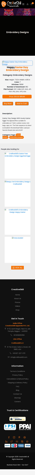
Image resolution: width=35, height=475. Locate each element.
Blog (17, 390)
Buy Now (7, 103)
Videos (17, 306)
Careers (17, 401)
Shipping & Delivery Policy (17, 383)
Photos (17, 302)
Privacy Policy (17, 375)
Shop (17, 310)
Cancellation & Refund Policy (17, 379)
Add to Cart (22, 103)
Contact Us (17, 394)
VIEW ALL (18, 267)
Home (17, 295)
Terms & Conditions (17, 371)
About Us (17, 298)
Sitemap (17, 398)
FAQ (17, 386)
